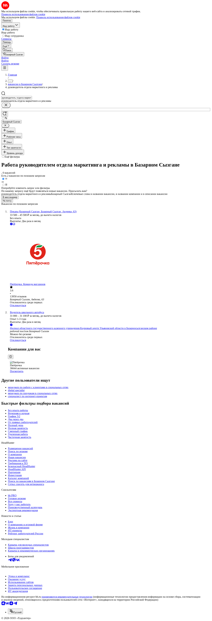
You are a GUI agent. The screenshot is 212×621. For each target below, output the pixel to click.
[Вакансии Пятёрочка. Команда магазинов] (109, 254)
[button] (5, 57)
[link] (7, 50)
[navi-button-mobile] (4, 68)
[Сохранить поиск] (4, 114)
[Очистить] (6, 105)
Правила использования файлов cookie (58, 17)
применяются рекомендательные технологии (67, 596)
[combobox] (16, 97)
